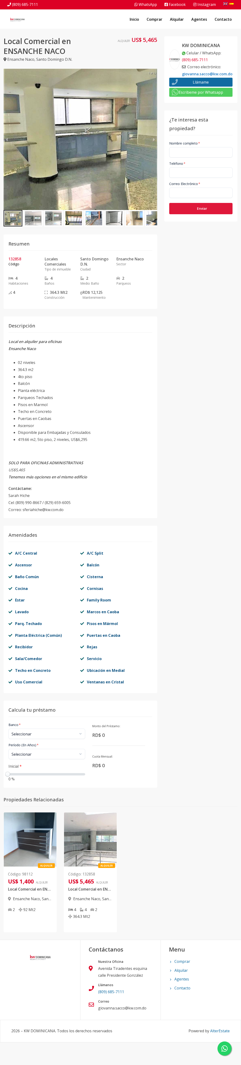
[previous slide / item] (7, 139)
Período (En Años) (23, 745)
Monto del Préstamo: (106, 726)
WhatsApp (147, 4)
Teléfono (177, 163)
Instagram (206, 4)
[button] (13, 218)
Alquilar (177, 19)
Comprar (154, 19)
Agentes (199, 19)
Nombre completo (184, 143)
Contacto (223, 19)
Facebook (177, 4)
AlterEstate (220, 1030)
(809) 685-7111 (25, 4)
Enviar (202, 208)
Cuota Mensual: (102, 756)
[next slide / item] (154, 139)
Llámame (201, 82)
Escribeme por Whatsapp (201, 92)
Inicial (15, 766)
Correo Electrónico (184, 184)
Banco (14, 724)
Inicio (134, 19)
